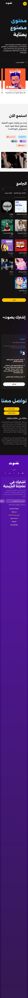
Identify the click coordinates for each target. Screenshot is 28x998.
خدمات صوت (14, 518)
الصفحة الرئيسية (14, 508)
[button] (25, 4)
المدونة (14, 521)
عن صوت (14, 512)
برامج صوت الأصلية (14, 515)
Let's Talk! (12, 409)
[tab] (20, 194)
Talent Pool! (11, 413)
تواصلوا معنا (14, 525)
